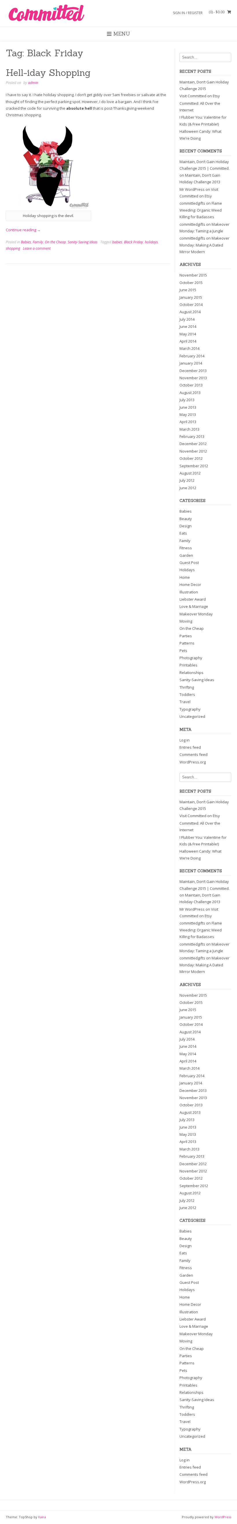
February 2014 (191, 355)
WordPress (222, 1517)
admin (33, 82)
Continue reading (23, 229)
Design (185, 525)
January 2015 (190, 297)
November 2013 (193, 377)
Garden (186, 555)
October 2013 (191, 385)
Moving (185, 621)
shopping (13, 248)
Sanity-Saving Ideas (82, 242)
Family (38, 242)
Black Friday (133, 242)
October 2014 (191, 304)
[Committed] (46, 13)
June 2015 (187, 289)
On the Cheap (55, 242)
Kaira (42, 1517)
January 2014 (190, 363)
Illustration (188, 592)
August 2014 (190, 311)
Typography (190, 709)
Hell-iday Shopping (48, 73)
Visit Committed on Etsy (199, 95)
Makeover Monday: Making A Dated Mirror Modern (204, 245)
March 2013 (189, 429)
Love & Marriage (193, 606)
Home (184, 577)
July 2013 (187, 399)
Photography (190, 657)
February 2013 (191, 436)
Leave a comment (37, 248)
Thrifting (186, 687)
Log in (184, 740)
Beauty (185, 518)
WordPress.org (192, 762)
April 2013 (187, 421)
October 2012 (191, 458)
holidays (151, 242)
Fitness (185, 547)
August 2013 (190, 392)
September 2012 (193, 465)
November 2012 (193, 451)
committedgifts (192, 203)
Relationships (191, 672)
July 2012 (187, 480)
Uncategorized (192, 716)
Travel (184, 701)
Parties (185, 635)
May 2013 (187, 414)
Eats (183, 533)
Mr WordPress (192, 189)
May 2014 (187, 334)
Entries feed (190, 747)
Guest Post (189, 562)
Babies (26, 242)
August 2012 (190, 473)
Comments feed (193, 754)
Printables (188, 665)
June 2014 (187, 326)
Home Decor (190, 584)
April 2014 (187, 341)
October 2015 (191, 282)
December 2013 (193, 370)
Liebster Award (192, 599)
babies (117, 242)
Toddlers (187, 694)
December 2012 (193, 443)
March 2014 (189, 348)
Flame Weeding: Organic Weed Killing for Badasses (200, 210)
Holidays (187, 569)
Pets (183, 650)
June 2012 (187, 487)
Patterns (187, 643)
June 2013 (187, 407)
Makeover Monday (196, 614)
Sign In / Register (188, 13)
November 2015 (193, 275)
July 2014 (187, 319)
